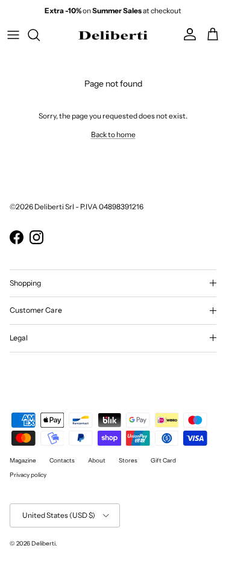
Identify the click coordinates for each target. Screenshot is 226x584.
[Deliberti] (113, 35)
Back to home (113, 134)
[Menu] (13, 35)
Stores (128, 460)
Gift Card (163, 460)
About (96, 460)
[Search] (40, 35)
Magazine (23, 460)
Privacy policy (28, 475)
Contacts (62, 460)
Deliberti (43, 543)
